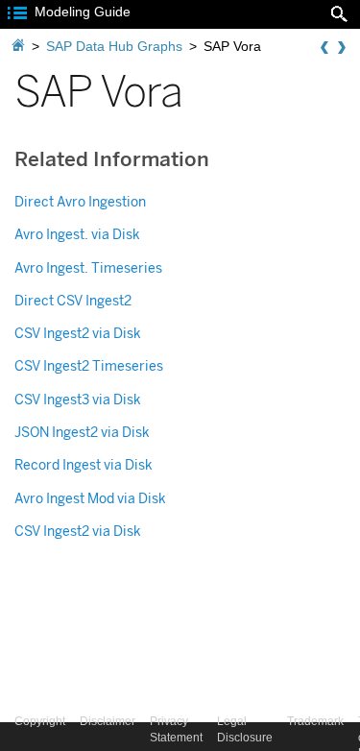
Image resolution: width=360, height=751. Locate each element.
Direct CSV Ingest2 (73, 301)
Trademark (315, 721)
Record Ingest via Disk (83, 465)
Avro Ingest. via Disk (77, 235)
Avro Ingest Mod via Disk (90, 499)
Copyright (39, 721)
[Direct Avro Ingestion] (341, 48)
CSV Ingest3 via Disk (77, 400)
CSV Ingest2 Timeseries (88, 366)
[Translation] (324, 48)
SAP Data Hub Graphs (114, 46)
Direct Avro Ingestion (80, 202)
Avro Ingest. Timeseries (88, 268)
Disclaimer (107, 721)
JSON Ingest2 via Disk (82, 432)
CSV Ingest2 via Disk (77, 334)
